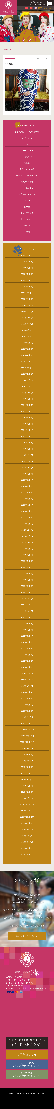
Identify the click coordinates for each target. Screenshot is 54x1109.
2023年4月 (25, 505)
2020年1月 (25, 723)
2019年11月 (25, 736)
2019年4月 (25, 780)
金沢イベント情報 (27, 169)
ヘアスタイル (27, 157)
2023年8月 (25, 480)
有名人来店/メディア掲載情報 (27, 132)
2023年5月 (25, 499)
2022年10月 (26, 542)
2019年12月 (25, 730)
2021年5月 (25, 642)
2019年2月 (25, 792)
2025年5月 (25, 349)
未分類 (27, 232)
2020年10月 (26, 686)
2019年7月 (25, 761)
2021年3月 (25, 655)
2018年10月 (25, 817)
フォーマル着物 (27, 213)
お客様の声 (27, 163)
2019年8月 (25, 755)
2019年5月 (25, 773)
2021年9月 (25, 617)
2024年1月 (25, 449)
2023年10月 (26, 468)
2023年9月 (25, 474)
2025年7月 (25, 336)
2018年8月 (25, 829)
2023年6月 (25, 492)
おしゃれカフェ (27, 188)
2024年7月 (25, 411)
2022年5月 (25, 574)
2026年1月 (25, 299)
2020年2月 (25, 717)
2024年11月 (25, 386)
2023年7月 (25, 486)
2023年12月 (26, 455)
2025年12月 (26, 305)
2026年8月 (25, 255)
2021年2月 (25, 661)
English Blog (27, 200)
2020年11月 (25, 680)
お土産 (27, 207)
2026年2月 (25, 293)
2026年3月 (25, 287)
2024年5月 (25, 424)
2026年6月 (25, 268)
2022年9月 (25, 549)
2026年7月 (25, 262)
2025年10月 (26, 318)
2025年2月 (25, 368)
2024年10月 (26, 393)
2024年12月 (26, 380)
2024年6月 (25, 418)
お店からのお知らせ (27, 194)
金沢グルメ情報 (27, 182)
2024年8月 (25, 405)
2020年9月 (25, 692)
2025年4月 (25, 355)
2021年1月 (25, 667)
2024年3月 (25, 436)
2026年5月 (25, 274)
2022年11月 (25, 536)
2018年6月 (25, 842)
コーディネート (27, 151)
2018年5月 (25, 848)
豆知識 (27, 225)
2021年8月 (25, 624)
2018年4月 (25, 854)
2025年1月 (25, 374)
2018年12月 (25, 804)
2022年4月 (25, 580)
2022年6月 (25, 567)
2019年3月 (25, 786)
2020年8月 (25, 698)
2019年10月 (25, 742)
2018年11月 (25, 811)
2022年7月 (25, 561)
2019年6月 (25, 767)
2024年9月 (25, 399)
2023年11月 (25, 461)
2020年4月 (25, 705)
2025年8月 (25, 330)
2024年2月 (25, 443)
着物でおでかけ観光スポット (27, 175)
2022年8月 (25, 555)
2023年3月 (25, 511)
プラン (27, 144)
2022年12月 (26, 530)
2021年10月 (26, 611)
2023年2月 (25, 517)
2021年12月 (26, 599)
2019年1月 (25, 798)
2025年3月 (25, 361)
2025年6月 (25, 343)
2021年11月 (25, 605)
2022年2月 (25, 586)
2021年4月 (25, 648)
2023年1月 (25, 524)
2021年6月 (25, 636)
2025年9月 (25, 324)
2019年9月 (25, 748)
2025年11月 (25, 312)
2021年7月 (25, 630)
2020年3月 (25, 711)
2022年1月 (25, 592)
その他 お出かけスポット (27, 219)
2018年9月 (25, 823)
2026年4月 (25, 280)
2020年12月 (26, 673)
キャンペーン (27, 138)
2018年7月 (25, 836)
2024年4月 (25, 430)
